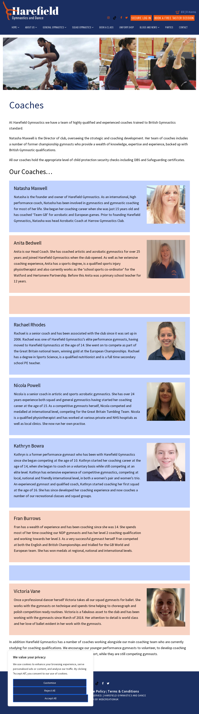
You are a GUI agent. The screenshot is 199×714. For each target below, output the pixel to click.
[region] (50, 678)
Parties (169, 27)
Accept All (50, 698)
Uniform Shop (126, 27)
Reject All (49, 690)
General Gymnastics (54, 27)
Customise (50, 683)
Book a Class (106, 27)
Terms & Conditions (123, 691)
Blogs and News (149, 27)
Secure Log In (141, 18)
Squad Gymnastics (82, 27)
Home (14, 27)
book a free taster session (174, 18)
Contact (183, 27)
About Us (30, 27)
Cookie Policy (95, 691)
